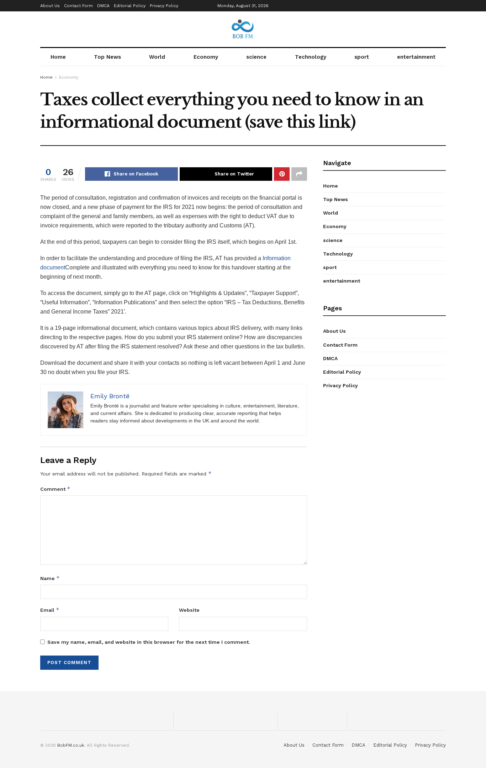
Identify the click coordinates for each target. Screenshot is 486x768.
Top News (107, 57)
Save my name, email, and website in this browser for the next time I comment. (148, 642)
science (256, 57)
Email (49, 609)
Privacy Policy (164, 5)
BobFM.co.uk (70, 745)
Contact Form (78, 5)
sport (361, 57)
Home (58, 57)
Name (50, 578)
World (157, 57)
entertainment (416, 57)
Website (189, 610)
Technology (310, 57)
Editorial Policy (130, 5)
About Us (50, 5)
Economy (206, 57)
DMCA (103, 5)
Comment (55, 488)
